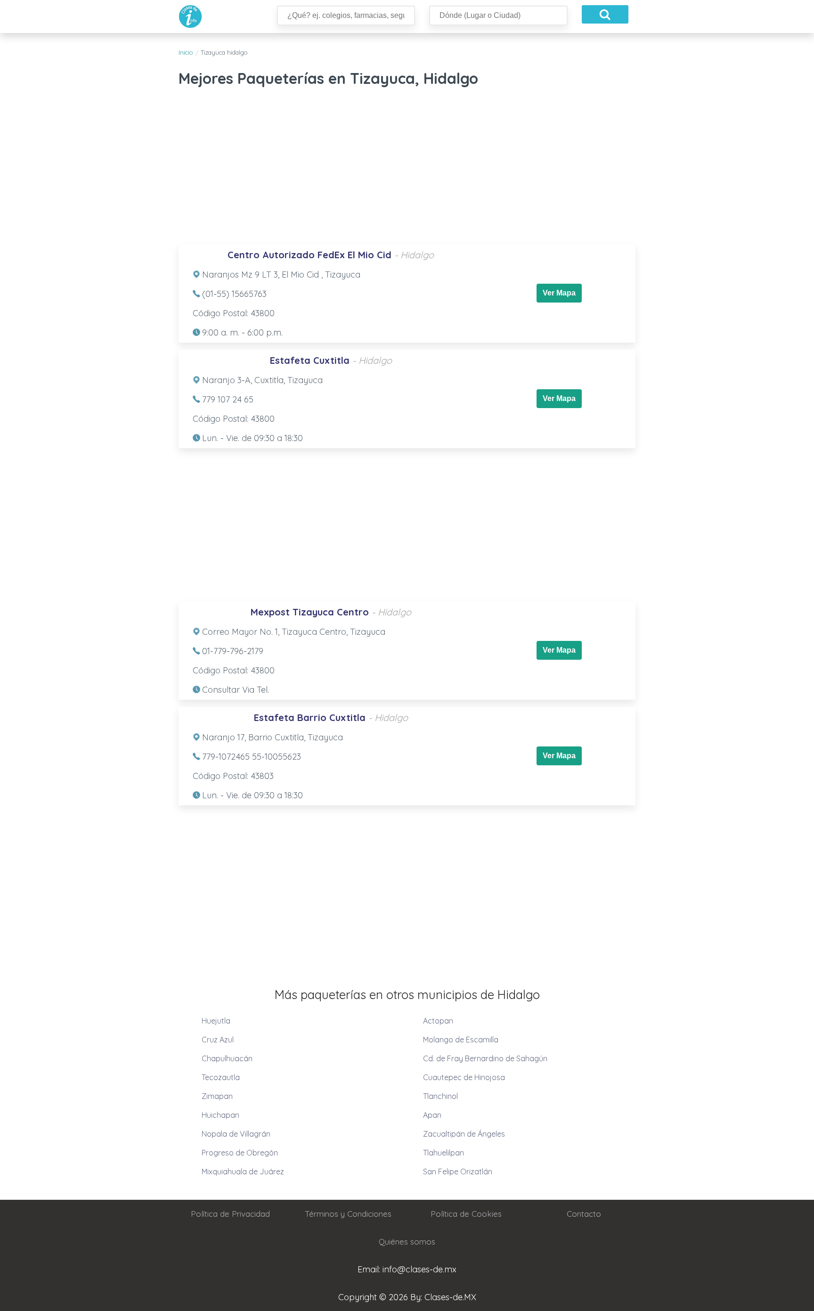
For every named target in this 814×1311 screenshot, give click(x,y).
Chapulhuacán (227, 1058)
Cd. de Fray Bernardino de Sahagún (485, 1058)
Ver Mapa (559, 293)
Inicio (186, 52)
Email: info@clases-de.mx (407, 1269)
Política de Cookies (466, 1214)
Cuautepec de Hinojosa (464, 1077)
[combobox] (346, 15)
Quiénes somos (407, 1241)
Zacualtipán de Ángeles (464, 1134)
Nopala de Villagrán (236, 1134)
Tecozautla (221, 1077)
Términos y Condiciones (348, 1214)
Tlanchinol (440, 1096)
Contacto (584, 1214)
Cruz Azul (218, 1039)
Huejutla (216, 1020)
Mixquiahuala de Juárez (243, 1171)
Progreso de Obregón (240, 1152)
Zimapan (217, 1096)
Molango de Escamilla (460, 1039)
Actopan (438, 1020)
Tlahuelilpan (443, 1152)
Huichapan (220, 1115)
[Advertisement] (407, 169)
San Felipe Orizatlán (457, 1171)
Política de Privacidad (230, 1214)
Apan (432, 1115)
